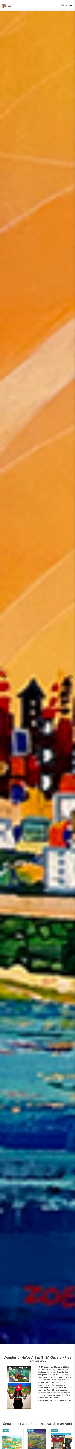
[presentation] (4, 677)
